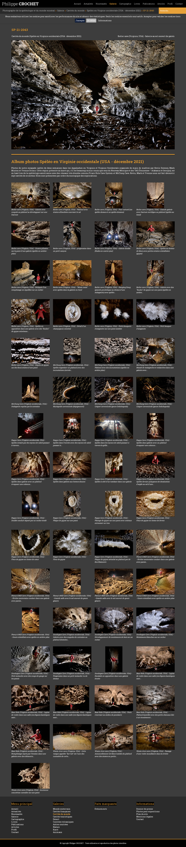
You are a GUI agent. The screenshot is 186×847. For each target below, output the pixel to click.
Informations (105, 20)
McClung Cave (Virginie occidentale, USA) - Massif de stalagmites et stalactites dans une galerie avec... (155, 367)
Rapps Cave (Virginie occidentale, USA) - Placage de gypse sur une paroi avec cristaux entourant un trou (113, 520)
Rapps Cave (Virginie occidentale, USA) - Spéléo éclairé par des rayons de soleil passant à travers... (30, 443)
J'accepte (80, 20)
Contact (179, 3)
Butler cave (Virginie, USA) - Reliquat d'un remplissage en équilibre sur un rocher (28, 288)
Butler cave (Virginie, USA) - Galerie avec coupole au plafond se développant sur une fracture (29, 212)
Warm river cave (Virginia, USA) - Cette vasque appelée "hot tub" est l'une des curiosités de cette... (69, 754)
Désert (56, 819)
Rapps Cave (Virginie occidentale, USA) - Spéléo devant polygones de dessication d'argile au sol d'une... (153, 481)
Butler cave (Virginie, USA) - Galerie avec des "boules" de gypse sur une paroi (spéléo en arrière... (155, 290)
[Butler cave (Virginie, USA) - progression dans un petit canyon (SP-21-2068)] (72, 234)
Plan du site (142, 814)
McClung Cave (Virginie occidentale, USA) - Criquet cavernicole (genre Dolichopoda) (113, 405)
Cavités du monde (20, 36)
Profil (170, 3)
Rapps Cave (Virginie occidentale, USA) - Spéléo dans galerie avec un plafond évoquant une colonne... (153, 443)
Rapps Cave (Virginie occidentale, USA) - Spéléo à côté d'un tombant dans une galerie (113, 480)
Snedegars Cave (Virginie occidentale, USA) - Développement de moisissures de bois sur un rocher (114, 637)
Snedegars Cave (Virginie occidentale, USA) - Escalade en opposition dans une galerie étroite (113, 676)
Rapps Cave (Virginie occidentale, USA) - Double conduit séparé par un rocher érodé (28, 519)
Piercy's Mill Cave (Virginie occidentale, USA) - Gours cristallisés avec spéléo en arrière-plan (155, 596)
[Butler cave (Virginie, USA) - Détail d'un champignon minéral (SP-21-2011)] (72, 312)
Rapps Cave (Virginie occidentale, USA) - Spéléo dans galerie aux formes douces (70, 480)
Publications (149, 3)
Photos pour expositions (148, 811)
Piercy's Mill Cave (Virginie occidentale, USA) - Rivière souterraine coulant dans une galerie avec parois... (155, 559)
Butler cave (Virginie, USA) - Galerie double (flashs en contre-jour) (112, 249)
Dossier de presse (144, 809)
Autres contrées (60, 824)
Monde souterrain (61, 809)
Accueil (77, 3)
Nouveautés (101, 3)
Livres (137, 3)
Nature (56, 827)
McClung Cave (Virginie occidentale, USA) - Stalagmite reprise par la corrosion (29, 405)
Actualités (88, 3)
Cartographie (125, 3)
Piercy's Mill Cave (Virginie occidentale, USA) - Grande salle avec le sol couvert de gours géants (72, 598)
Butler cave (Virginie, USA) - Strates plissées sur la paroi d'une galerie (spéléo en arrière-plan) (29, 251)
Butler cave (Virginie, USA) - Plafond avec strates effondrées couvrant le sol (70, 210)
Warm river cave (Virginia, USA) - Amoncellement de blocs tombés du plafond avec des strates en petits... (113, 754)
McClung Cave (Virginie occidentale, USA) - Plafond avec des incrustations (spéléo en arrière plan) (113, 367)
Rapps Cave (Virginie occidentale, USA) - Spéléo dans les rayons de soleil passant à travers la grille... (112, 443)
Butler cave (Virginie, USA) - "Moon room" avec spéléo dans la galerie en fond (70, 288)
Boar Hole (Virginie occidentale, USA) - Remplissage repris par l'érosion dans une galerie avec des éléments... (28, 754)
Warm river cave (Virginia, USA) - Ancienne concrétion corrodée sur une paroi (29, 791)
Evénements (101, 809)
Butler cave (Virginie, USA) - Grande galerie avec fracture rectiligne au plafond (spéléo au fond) (155, 212)
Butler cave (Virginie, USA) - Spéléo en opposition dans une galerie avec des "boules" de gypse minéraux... (30, 329)
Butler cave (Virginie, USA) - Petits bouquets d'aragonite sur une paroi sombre (113, 327)
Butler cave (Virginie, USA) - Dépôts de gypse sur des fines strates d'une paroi (30, 366)
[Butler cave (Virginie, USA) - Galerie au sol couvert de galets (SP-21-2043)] (93, 94)
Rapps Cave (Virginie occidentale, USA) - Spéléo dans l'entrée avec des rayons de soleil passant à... (72, 443)
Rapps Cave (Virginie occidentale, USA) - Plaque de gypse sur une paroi (70, 519)
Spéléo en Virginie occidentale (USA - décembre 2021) (55, 36)
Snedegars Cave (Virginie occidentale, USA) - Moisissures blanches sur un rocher (155, 635)
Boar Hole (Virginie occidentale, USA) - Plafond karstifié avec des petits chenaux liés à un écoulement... (155, 715)
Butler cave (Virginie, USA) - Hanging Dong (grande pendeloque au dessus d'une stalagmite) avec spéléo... (112, 290)
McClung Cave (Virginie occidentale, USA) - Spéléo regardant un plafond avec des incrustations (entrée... (71, 367)
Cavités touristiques (62, 816)
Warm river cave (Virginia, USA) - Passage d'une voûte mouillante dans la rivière (153, 752)
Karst (55, 829)
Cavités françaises (62, 811)
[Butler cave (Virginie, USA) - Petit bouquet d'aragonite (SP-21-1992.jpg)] (155, 312)
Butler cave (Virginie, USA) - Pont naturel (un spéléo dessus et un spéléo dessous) (113, 210)
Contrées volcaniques (63, 822)
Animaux (57, 832)
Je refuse (91, 20)
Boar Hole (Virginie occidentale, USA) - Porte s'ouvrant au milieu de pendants (113, 713)
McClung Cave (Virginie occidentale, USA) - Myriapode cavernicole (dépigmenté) (71, 405)
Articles (161, 3)
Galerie (112, 3)
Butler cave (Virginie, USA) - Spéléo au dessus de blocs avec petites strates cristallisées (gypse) (155, 251)
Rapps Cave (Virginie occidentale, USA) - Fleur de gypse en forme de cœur (28, 558)
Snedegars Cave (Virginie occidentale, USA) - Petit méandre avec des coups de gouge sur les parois (30, 676)
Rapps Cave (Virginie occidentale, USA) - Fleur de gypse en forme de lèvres (153, 519)
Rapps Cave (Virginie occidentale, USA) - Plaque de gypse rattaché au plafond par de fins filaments (112, 559)
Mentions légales (144, 816)
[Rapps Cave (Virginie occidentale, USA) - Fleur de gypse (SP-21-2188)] (72, 542)
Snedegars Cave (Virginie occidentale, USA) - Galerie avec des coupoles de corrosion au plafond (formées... (71, 637)
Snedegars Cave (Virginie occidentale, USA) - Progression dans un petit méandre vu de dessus (71, 676)
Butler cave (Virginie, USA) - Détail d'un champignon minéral (69, 327)
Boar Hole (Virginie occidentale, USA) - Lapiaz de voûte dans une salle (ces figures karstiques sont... (155, 676)
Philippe (20, 3)
